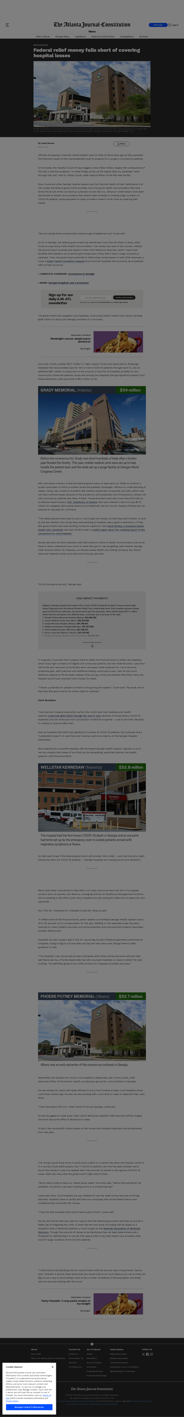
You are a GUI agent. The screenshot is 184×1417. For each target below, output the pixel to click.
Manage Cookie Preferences (29, 1407)
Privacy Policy (12, 1401)
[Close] (52, 1367)
